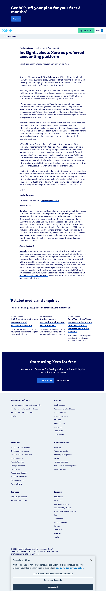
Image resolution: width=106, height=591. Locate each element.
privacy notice (77, 567)
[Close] (91, 560)
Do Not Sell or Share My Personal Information (53, 573)
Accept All (53, 587)
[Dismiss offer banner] (101, 4)
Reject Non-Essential (53, 580)
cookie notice (62, 567)
